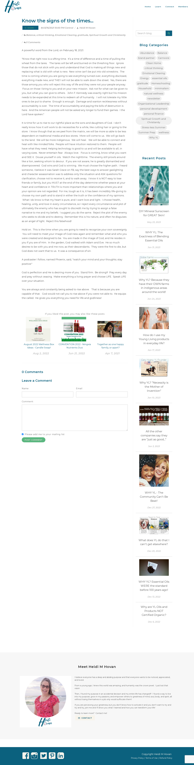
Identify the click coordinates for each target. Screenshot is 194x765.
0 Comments (33, 42)
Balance (30, 35)
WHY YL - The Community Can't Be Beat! (154, 496)
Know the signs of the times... (57, 21)
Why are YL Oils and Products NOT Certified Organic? (154, 611)
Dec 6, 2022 (154, 622)
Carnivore (163, 58)
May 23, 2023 (154, 222)
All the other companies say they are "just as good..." (154, 435)
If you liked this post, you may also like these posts (75, 314)
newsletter (153, 98)
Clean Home (153, 63)
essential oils (159, 78)
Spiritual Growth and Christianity (107, 35)
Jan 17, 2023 (154, 350)
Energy (144, 78)
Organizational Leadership (153, 103)
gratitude (83, 35)
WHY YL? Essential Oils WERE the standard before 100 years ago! (154, 585)
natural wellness (153, 93)
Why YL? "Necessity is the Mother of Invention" (153, 386)
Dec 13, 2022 (154, 597)
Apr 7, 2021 (112, 353)
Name (25, 388)
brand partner (146, 58)
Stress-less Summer (153, 127)
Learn (158, 7)
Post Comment (33, 440)
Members (183, 7)
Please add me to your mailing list (45, 434)
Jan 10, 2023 (154, 397)
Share (30, 28)
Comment (27, 401)
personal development (153, 108)
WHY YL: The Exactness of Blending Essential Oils (154, 236)
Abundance (147, 53)
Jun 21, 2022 (76, 353)
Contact (86, 718)
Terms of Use (151, 758)
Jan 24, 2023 (154, 299)
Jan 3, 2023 (154, 446)
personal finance (154, 113)
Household (145, 88)
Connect (169, 7)
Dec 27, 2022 (154, 507)
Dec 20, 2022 (154, 551)
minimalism (162, 88)
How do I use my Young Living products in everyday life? (154, 339)
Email (79, 388)
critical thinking (45, 35)
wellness (164, 132)
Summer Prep (147, 132)
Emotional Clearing (66, 35)
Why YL (153, 137)
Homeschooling (161, 83)
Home (148, 7)
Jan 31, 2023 (154, 247)
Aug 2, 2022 (41, 353)
